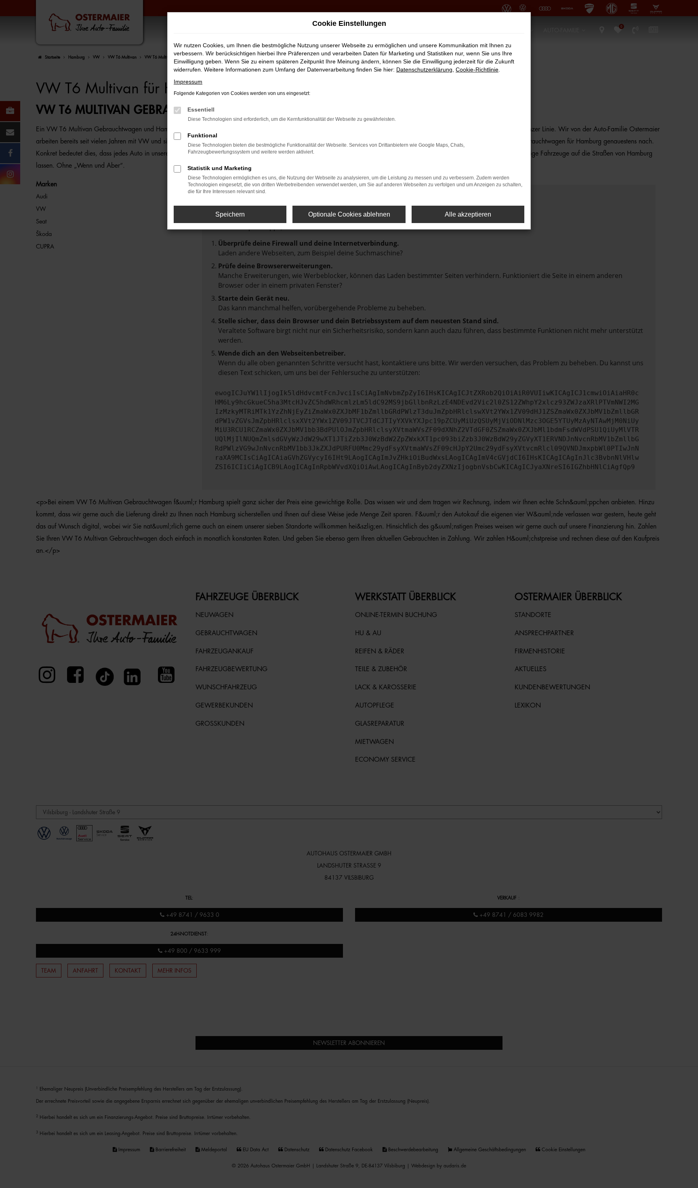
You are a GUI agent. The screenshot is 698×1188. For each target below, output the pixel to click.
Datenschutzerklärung (424, 69)
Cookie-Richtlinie (477, 69)
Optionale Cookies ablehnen (349, 214)
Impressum (188, 81)
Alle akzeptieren (468, 214)
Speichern (230, 214)
